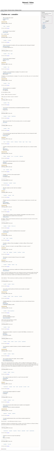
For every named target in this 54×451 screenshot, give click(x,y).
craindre (9, 225)
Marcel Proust (5, 148)
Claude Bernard (5, 405)
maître (12, 296)
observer (12, 372)
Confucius (4, 347)
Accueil (44, 24)
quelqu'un (9, 400)
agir (4, 169)
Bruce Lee (4, 244)
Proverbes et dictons (11, 10)
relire (11, 209)
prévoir (19, 341)
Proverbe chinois (5, 135)
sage (16, 264)
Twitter (44, 28)
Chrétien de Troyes (6, 59)
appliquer (10, 252)
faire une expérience (11, 310)
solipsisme (21, 156)
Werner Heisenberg (6, 270)
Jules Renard (5, 122)
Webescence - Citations (28, 2)
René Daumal (5, 334)
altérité (5, 156)
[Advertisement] (28, 7)
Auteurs (44, 26)
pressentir (20, 386)
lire (8, 209)
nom (8, 67)
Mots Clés (44, 27)
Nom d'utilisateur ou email (43, 17)
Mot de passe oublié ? (44, 22)
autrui (7, 238)
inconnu (9, 116)
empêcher (13, 413)
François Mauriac (6, 202)
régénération (14, 116)
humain (13, 264)
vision (9, 83)
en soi (12, 156)
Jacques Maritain (5, 231)
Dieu (8, 102)
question (9, 353)
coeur (4, 141)
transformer (24, 341)
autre (4, 238)
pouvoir (16, 341)
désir (11, 53)
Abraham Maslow (6, 216)
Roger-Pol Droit (5, 303)
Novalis (4, 188)
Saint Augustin (5, 89)
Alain (4, 436)
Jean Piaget (5, 162)
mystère (14, 183)
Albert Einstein (5, 290)
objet (11, 169)
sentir (28, 386)
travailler (20, 296)
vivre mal (9, 444)
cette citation (8, 42)
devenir (9, 341)
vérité (13, 195)
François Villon (5, 32)
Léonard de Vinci (6, 18)
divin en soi (13, 225)
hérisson (19, 430)
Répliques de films (18, 10)
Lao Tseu (4, 258)
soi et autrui (16, 156)
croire (9, 53)
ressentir (24, 386)
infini (17, 386)
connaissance (6, 183)
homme (20, 141)
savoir (13, 400)
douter (9, 327)
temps (27, 141)
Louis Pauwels (5, 175)
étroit (14, 386)
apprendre (5, 413)
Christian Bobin (5, 378)
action (5, 252)
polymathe (23, 430)
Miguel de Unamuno (6, 46)
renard (27, 430)
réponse (13, 353)
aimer (4, 26)
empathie (9, 264)
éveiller (9, 296)
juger (23, 141)
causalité (5, 284)
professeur (16, 296)
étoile (9, 128)
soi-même (9, 40)
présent (13, 284)
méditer (9, 372)
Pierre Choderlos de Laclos (7, 359)
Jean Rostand (5, 108)
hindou (12, 341)
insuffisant (19, 252)
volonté (23, 252)
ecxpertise (15, 430)
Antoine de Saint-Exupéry (7, 72)
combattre (5, 195)
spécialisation (32, 430)
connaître (8, 26)
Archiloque (5, 419)
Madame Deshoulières (6, 317)
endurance (16, 141)
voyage (30, 141)
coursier (12, 141)
